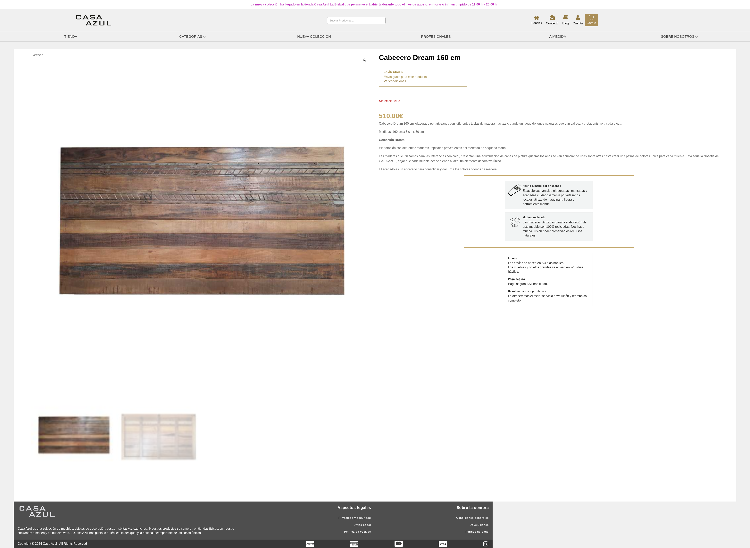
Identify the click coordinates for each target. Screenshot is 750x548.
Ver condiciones (395, 81)
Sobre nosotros (677, 36)
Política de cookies (357, 531)
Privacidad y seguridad (354, 517)
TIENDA (70, 36)
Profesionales (436, 36)
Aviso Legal (362, 524)
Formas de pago (477, 531)
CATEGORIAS (190, 36)
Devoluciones (479, 524)
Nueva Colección (314, 36)
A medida (557, 36)
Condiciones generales (472, 517)
